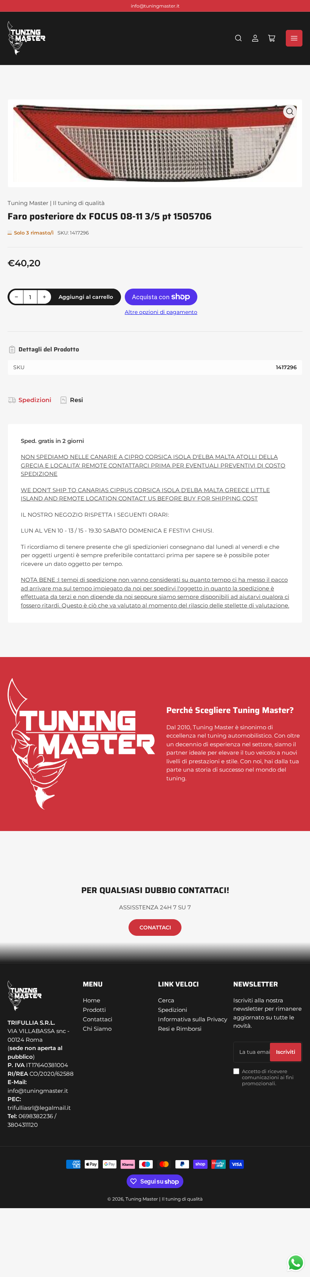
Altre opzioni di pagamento (161, 312)
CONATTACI (155, 927)
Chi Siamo (97, 1028)
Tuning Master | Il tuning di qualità (56, 203)
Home (91, 1000)
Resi (76, 400)
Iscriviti (285, 1052)
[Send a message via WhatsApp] (295, 1262)
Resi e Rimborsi (180, 1028)
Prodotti (94, 1009)
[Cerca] (238, 38)
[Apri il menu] (294, 38)
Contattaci (97, 1019)
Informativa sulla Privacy (192, 1019)
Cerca (166, 1000)
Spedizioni (35, 400)
